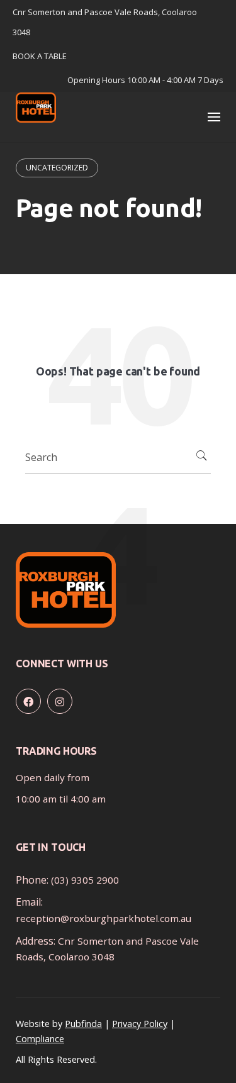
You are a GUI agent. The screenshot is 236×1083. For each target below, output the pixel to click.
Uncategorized (57, 167)
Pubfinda (83, 1024)
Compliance (40, 1039)
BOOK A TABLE (40, 56)
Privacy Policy (139, 1024)
